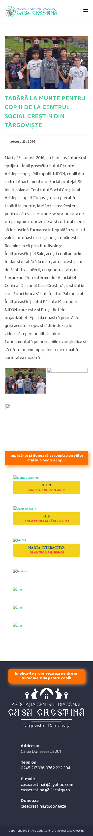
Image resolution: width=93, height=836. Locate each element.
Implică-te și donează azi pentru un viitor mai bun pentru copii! (46, 458)
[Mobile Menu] (85, 11)
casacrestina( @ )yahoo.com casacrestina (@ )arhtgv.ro (47, 787)
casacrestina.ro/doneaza (43, 806)
